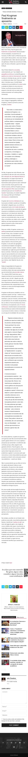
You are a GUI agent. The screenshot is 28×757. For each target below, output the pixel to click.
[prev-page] (3, 670)
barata (3, 262)
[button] (2, 2)
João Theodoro (11, 678)
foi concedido (16, 70)
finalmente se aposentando (9, 51)
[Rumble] (15, 742)
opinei (21, 84)
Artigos (6, 5)
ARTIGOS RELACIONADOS (8, 617)
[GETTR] (7, 742)
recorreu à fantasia (14, 201)
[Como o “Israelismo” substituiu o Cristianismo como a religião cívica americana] (5, 630)
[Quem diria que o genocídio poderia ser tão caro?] (5, 647)
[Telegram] (10, 27)
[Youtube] (14, 747)
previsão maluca (19, 272)
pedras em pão (17, 522)
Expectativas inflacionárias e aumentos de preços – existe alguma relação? (18, 639)
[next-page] (5, 670)
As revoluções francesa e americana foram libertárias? (17, 623)
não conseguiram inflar (8, 189)
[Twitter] (3, 27)
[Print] (17, 27)
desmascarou (5, 197)
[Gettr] (21, 27)
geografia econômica (7, 74)
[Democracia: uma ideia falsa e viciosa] (5, 655)
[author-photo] (14, 602)
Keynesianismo (9, 8)
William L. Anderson (7, 23)
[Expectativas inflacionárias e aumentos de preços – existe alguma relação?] (5, 640)
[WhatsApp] (6, 27)
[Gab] (3, 742)
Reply (8, 683)
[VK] (13, 27)
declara (9, 104)
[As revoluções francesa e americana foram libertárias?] (5, 623)
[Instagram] (11, 742)
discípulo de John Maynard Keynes (14, 176)
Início (3, 5)
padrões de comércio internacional (11, 76)
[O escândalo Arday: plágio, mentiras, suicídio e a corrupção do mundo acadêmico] (5, 662)
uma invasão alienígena (18, 207)
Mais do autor (20, 617)
